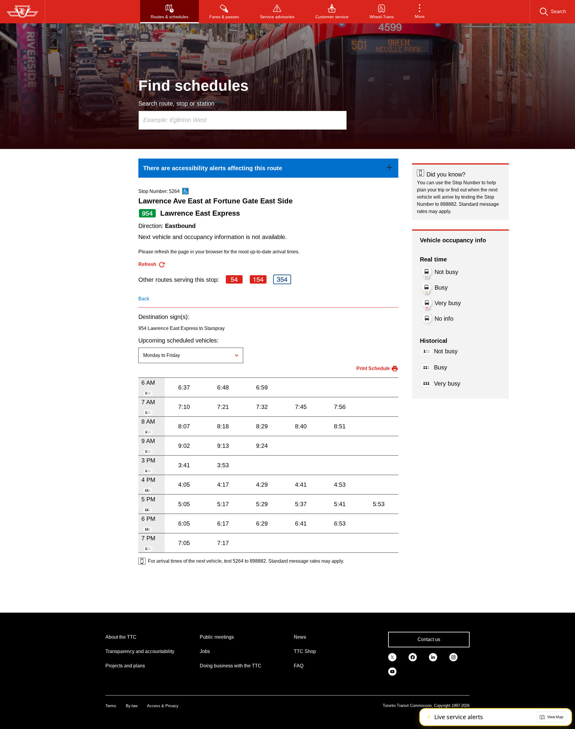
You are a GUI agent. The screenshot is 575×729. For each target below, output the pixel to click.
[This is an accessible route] (185, 191)
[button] (419, 11)
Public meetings (217, 637)
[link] (268, 168)
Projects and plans (125, 665)
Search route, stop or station (176, 103)
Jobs (205, 651)
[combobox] (242, 120)
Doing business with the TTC (230, 665)
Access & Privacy (162, 706)
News (300, 637)
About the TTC (121, 637)
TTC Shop (305, 651)
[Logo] (22, 11)
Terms (110, 706)
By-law (131, 706)
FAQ (298, 665)
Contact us (428, 639)
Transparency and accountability (139, 651)
